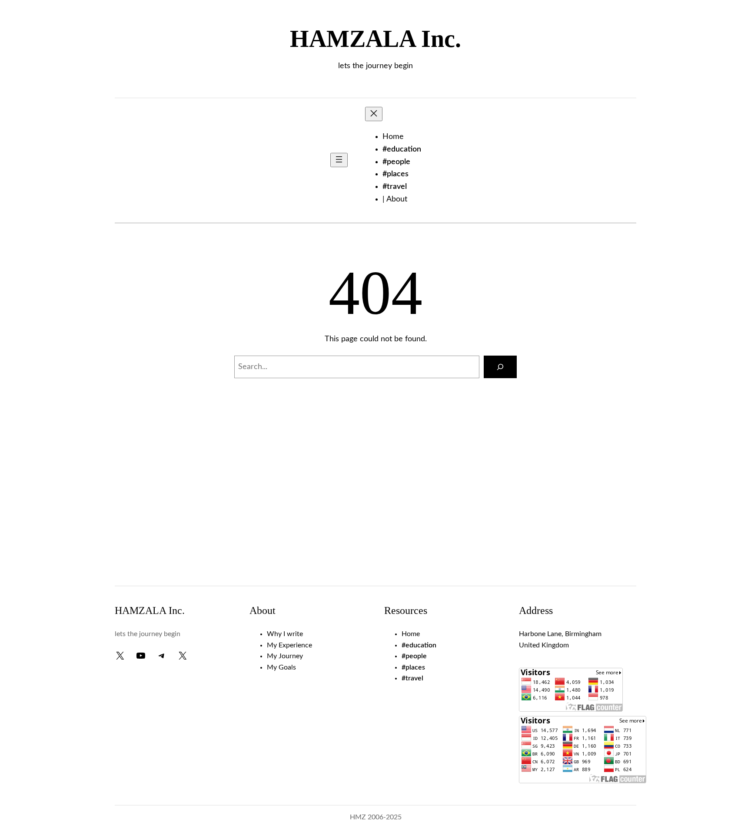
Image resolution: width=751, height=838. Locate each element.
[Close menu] (373, 114)
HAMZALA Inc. (375, 38)
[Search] (500, 367)
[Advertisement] (375, 507)
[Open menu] (339, 160)
